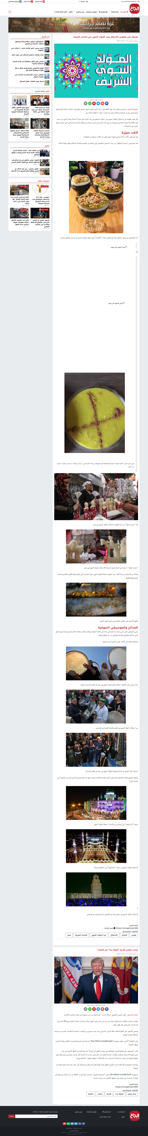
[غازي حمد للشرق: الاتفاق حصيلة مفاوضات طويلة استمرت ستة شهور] (19, 213)
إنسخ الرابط (109, 928)
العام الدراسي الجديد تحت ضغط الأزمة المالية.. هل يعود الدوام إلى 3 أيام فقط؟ (20, 200)
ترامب (99, 1094)
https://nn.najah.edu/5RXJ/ (127, 928)
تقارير (71, 12)
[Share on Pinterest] (94, 103)
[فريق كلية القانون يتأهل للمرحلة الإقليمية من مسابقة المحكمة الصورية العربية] (19, 100)
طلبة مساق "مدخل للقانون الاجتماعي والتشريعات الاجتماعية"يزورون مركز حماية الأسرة (19, 134)
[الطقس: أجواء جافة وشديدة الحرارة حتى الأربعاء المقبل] (46, 76)
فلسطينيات (114, 12)
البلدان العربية (81, 935)
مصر (69, 935)
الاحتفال (113, 935)
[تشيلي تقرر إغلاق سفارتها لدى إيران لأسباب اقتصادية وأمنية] (46, 63)
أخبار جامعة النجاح (61, 12)
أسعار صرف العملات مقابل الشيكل (32, 81)
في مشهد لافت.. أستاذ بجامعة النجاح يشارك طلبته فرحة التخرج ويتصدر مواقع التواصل (25, 152)
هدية (109, 1094)
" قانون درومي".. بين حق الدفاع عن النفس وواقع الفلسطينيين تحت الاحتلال (25, 170)
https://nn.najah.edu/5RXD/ (126, 1087)
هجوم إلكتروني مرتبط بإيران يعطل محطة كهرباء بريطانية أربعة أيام (29, 69)
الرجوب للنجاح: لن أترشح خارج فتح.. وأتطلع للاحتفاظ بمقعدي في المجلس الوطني (40, 223)
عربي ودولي (80, 12)
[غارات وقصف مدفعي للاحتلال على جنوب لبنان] (46, 56)
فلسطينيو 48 (103, 12)
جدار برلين (132, 1094)
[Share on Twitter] (98, 103)
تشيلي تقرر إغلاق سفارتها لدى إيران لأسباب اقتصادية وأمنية (28, 62)
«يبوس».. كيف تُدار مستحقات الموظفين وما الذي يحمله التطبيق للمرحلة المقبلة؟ (40, 200)
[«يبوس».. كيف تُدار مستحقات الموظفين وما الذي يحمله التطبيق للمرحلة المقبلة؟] (40, 190)
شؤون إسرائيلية (91, 12)
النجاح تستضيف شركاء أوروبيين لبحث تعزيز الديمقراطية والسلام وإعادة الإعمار (41, 134)
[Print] (85, 103)
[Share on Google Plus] (102, 103)
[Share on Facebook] (107, 103)
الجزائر (124, 935)
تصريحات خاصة (43, 181)
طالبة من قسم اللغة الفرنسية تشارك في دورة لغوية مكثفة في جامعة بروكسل (40, 111)
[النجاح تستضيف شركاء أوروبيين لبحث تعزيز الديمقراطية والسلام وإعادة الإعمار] (40, 123)
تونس (133, 935)
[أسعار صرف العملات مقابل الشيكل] (46, 82)
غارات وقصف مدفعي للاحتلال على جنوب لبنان (28, 55)
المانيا (90, 1094)
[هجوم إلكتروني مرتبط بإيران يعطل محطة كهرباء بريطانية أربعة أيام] (46, 69)
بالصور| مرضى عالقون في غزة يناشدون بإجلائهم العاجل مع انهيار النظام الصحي (25, 161)
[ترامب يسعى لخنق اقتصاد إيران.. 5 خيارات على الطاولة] (46, 49)
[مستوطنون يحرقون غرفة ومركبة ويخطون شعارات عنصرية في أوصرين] (46, 43)
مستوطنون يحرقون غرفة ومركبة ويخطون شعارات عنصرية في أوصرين (29, 43)
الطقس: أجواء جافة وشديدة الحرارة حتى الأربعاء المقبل (29, 76)
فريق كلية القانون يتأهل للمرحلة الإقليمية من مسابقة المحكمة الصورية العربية (20, 111)
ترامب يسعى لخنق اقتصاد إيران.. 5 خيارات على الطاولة (27, 49)
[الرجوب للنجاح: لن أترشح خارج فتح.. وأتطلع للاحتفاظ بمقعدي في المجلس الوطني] (40, 213)
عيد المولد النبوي (98, 935)
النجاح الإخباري (135, 9)
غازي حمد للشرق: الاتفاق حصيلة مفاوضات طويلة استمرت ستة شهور (20, 222)
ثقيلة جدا (119, 1094)
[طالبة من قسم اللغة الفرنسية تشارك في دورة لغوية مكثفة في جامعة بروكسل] (40, 100)
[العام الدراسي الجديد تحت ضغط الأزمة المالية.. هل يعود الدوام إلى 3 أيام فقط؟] (19, 190)
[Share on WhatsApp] (90, 103)
